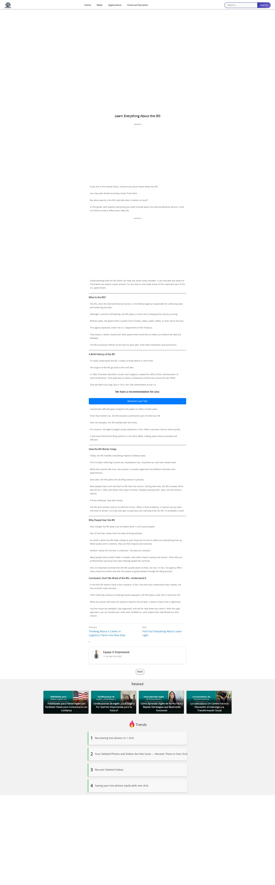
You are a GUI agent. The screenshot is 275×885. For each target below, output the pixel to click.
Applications (115, 5)
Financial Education (137, 5)
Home (87, 5)
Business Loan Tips (137, 401)
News (100, 5)
